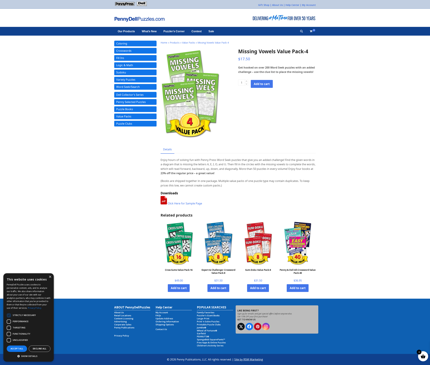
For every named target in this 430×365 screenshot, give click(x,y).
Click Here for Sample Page (184, 203)
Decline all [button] (39, 348)
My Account (309, 5)
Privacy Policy (34, 308)
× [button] (50, 277)
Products (175, 42)
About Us (277, 5)
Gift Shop (263, 5)
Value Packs (188, 42)
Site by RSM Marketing (248, 359)
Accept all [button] (17, 348)
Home (164, 42)
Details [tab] (167, 149)
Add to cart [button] (179, 288)
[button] (301, 31)
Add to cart (262, 84)
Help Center (292, 5)
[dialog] (28, 317)
